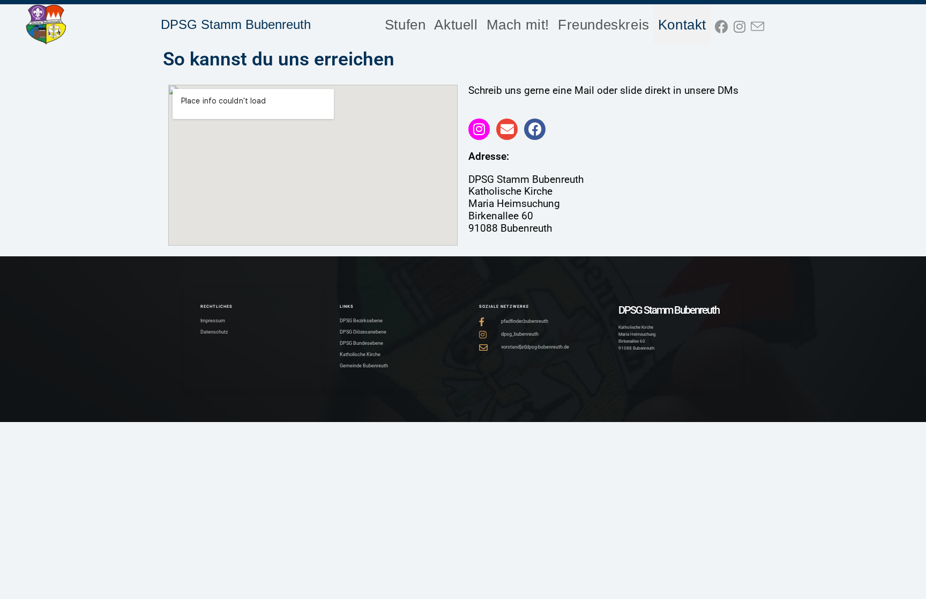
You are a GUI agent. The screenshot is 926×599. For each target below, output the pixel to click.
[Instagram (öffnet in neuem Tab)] (742, 24)
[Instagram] (479, 129)
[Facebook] (535, 129)
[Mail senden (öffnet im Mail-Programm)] (760, 24)
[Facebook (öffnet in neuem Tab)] (724, 24)
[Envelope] (507, 129)
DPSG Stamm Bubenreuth (236, 24)
